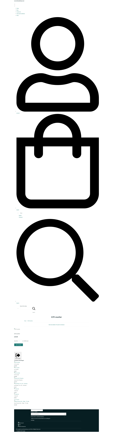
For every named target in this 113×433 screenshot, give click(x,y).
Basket (20, 215)
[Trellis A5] (16, 394)
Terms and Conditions (20, 13)
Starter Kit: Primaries (18, 380)
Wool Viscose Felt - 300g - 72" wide (21, 403)
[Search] (33, 308)
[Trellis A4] (16, 388)
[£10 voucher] (17, 362)
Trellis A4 (16, 390)
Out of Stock (16, 399)
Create (23, 430)
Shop (17, 10)
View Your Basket (52, 324)
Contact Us (18, 11)
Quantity (16, 340)
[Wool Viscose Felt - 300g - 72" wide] (21, 401)
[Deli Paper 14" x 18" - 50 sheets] (20, 383)
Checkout (21, 217)
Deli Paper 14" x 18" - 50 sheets (20, 385)
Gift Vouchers (30, 320)
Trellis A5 (16, 396)
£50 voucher (16, 374)
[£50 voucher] (17, 372)
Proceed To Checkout (60, 324)
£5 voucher (16, 369)
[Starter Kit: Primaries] (18, 378)
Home (17, 8)
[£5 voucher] (16, 367)
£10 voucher (16, 364)
